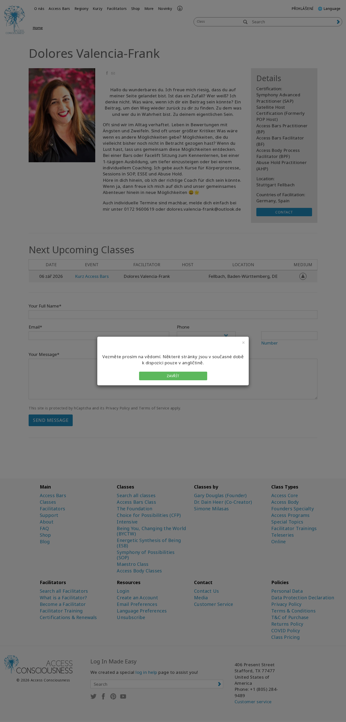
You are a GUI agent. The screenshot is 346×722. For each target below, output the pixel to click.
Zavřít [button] (173, 375)
